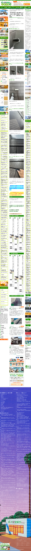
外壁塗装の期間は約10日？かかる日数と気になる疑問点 (7, 425)
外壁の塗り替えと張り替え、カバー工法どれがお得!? (28, 166)
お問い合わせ (2, 301)
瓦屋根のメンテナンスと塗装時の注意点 (4, 226)
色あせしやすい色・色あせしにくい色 (28, 79)
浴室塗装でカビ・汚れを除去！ (3, 240)
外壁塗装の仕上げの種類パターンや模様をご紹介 (28, 280)
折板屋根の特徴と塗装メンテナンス (3, 224)
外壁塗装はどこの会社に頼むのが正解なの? (6, 477)
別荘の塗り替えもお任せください (28, 128)
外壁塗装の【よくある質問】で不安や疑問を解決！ (7, 414)
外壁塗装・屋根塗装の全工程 (20, 398)
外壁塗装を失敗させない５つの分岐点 (28, 140)
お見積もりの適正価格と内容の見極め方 (28, 152)
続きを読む (18, 315)
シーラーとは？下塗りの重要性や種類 (28, 186)
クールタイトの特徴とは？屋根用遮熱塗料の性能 (28, 285)
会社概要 (29, 7)
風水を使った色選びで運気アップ (28, 73)
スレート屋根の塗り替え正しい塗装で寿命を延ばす (4, 213)
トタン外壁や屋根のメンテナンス (3, 222)
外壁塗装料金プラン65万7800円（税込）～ (22, 399)
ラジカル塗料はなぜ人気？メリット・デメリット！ (28, 287)
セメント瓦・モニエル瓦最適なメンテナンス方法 (4, 229)
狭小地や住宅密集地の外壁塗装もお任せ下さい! (4, 217)
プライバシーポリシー (4, 299)
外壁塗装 (4, 40)
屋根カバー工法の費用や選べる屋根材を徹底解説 (4, 142)
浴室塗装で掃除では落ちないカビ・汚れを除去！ (22, 468)
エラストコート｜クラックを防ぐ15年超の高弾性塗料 (23, 505)
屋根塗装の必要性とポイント (20, 414)
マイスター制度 (3, 401)
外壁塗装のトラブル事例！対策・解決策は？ (28, 255)
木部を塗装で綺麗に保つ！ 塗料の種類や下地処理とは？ (7, 509)
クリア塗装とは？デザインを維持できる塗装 (4, 160)
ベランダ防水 (4, 47)
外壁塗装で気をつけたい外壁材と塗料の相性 (4, 277)
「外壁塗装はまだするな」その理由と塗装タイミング (4, 130)
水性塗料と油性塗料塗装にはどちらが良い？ (28, 216)
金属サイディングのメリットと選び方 (3, 220)
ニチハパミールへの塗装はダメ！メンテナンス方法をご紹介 (8, 510)
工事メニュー (13, 7)
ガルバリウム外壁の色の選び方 (28, 175)
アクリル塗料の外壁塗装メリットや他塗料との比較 (4, 153)
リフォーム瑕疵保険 (3, 399)
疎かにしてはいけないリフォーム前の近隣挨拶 (28, 159)
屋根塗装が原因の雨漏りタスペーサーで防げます (4, 215)
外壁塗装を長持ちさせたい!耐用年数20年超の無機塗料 (28, 188)
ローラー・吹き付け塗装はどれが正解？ (28, 227)
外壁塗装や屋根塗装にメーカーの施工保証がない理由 (28, 191)
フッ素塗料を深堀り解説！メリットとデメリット (28, 276)
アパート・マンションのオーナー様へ (28, 125)
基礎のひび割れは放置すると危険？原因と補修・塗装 (7, 516)
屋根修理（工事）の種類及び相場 (3, 137)
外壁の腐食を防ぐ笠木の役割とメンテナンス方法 (4, 201)
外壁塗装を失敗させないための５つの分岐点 (6, 422)
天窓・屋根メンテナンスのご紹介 (4, 199)
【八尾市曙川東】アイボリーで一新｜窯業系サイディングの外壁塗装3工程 (28, 19)
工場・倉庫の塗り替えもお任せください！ (28, 123)
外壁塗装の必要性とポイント (20, 413)
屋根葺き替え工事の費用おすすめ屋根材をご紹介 (4, 139)
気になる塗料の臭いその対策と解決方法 (28, 161)
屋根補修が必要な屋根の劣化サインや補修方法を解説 (23, 459)
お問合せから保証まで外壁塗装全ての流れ (22, 397)
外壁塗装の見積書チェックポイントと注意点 (28, 150)
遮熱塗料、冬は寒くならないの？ (21, 525)
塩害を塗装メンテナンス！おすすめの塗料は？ (4, 263)
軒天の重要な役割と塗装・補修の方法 (3, 194)
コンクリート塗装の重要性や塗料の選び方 (4, 245)
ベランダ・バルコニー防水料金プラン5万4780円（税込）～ (24, 403)
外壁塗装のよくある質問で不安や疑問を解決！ (28, 136)
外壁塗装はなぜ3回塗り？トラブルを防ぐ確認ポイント (7, 470)
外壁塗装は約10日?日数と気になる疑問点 (28, 156)
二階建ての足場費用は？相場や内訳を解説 (28, 200)
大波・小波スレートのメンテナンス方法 (4, 279)
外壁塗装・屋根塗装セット (4, 45)
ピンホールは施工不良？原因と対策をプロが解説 (4, 176)
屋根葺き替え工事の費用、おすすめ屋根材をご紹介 (23, 416)
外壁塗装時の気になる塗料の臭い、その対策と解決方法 (7, 433)
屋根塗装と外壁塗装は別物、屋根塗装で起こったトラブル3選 (8, 474)
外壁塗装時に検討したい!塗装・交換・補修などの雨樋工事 (24, 455)
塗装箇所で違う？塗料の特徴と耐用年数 (28, 179)
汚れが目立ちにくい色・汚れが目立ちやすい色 (28, 76)
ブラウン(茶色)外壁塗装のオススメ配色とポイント (28, 273)
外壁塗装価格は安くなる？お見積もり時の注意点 (4, 135)
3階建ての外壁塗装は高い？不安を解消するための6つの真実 (8, 434)
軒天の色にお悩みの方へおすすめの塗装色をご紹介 (4, 197)
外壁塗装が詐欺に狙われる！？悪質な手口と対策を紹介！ (8, 472)
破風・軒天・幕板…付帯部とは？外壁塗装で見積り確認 (23, 446)
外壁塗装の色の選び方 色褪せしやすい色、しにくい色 (7, 417)
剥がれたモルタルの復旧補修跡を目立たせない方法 (4, 174)
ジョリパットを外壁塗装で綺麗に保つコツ (28, 225)
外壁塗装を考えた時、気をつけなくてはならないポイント (8, 469)
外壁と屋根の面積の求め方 (4, 272)
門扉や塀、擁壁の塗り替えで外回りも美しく (22, 421)
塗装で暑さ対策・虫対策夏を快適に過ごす (4, 162)
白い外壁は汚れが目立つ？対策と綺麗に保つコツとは (28, 269)
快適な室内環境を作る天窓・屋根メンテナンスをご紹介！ (24, 453)
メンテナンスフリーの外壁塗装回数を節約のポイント (28, 170)
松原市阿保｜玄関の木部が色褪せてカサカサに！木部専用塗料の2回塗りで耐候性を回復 (28, 34)
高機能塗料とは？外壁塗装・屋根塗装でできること (4, 181)
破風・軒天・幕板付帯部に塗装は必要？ (4, 190)
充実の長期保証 (3, 402)
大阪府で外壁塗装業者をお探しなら (5, 408)
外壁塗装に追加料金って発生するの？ (28, 143)
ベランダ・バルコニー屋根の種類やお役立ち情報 (4, 250)
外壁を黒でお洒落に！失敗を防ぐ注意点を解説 (28, 266)
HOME (10, 9)
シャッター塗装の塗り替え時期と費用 (3, 242)
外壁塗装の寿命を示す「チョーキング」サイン (4, 165)
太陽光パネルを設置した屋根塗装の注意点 (28, 237)
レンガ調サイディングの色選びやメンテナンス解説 (4, 169)
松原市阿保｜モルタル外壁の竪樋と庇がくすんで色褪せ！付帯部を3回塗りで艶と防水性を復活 (28, 43)
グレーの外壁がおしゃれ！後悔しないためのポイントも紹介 (8, 522)
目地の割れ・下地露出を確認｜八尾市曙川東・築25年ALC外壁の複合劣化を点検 (28, 47)
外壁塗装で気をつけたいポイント (4, 185)
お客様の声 (9, 7)
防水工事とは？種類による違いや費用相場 (4, 252)
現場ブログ (13, 9)
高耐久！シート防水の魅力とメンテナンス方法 (4, 258)
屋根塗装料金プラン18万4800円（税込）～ (22, 400)
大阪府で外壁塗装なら (4, 294)
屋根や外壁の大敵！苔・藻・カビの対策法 (28, 234)
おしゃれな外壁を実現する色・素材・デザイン (28, 259)
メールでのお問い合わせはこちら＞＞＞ (15, 213)
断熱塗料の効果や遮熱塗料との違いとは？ (28, 243)
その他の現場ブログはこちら (20, 355)
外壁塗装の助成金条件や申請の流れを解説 (28, 138)
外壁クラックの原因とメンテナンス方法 (4, 167)
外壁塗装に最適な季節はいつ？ (4, 151)
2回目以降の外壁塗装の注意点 (28, 177)
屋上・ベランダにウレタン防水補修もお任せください (4, 256)
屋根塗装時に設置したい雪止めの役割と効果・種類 (4, 206)
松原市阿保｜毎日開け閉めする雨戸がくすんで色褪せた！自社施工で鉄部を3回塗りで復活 (28, 31)
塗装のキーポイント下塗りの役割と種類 (28, 182)
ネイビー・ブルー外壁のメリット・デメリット (28, 262)
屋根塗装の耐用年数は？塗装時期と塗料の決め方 (28, 257)
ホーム (2, 7)
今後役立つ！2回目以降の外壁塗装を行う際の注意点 (23, 420)
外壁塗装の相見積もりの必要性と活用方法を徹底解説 (7, 471)
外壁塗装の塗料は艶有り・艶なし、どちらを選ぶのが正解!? (24, 529)
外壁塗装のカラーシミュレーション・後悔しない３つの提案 (8, 423)
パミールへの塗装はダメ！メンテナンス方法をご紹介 (28, 241)
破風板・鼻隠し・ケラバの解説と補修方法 (4, 192)
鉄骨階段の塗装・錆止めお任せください (4, 233)
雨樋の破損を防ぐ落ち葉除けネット (3, 208)
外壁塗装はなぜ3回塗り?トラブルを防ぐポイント (4, 187)
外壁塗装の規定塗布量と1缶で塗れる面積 (28, 230)
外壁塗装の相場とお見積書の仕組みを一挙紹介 (22, 404)
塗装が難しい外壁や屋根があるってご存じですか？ (28, 207)
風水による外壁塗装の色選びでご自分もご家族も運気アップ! (8, 424)
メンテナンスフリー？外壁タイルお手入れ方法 (28, 218)
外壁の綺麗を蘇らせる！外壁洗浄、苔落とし (28, 232)
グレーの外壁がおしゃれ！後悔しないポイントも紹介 (28, 264)
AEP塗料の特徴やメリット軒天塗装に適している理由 (28, 289)
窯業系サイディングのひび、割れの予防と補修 (28, 209)
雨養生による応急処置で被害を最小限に (28, 250)
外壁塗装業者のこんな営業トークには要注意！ (28, 202)
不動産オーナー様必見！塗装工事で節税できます (28, 193)
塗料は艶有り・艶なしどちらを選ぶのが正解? (28, 214)
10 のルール (2, 400)
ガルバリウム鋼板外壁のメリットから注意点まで (28, 172)
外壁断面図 (2, 274)
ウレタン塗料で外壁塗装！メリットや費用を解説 (4, 156)
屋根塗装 (4, 42)
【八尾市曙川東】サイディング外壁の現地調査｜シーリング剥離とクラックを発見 (28, 26)
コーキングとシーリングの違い (4, 268)
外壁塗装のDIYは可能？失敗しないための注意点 (28, 204)
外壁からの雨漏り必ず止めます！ (21, 412)
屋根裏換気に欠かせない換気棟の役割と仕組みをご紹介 (7, 507)
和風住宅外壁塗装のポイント (28, 221)
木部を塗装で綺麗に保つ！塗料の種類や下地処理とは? (28, 239)
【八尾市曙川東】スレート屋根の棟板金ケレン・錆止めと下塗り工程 (28, 15)
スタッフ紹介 (2, 292)
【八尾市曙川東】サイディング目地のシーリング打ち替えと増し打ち (28, 23)
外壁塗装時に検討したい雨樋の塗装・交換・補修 (4, 203)
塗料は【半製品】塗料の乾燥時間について (4, 265)
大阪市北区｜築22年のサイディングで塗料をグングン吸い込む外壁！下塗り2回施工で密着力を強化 (28, 39)
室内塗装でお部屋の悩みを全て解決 (21, 422)
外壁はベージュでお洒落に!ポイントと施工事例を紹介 (28, 271)
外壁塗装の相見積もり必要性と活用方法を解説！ (28, 145)
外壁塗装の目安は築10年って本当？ (3, 125)
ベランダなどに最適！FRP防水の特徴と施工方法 (4, 254)
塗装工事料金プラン (21, 7)
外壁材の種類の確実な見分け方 (28, 168)
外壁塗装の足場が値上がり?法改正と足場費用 (28, 198)
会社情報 (2, 404)
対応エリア (2, 405)
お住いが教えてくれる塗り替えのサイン (4, 122)
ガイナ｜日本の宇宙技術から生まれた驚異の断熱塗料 (23, 510)
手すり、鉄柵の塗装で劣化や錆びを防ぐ (4, 236)
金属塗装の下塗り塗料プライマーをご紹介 (28, 184)
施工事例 (6, 7)
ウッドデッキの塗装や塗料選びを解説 (4, 238)
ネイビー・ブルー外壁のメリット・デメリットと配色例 (7, 521)
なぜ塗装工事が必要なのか (4, 118)
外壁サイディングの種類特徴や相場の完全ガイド (4, 171)
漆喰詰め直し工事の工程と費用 (28, 223)
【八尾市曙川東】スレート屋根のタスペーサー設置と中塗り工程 (28, 12)
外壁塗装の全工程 (3, 127)
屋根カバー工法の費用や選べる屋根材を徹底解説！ (23, 417)
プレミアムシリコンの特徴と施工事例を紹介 (28, 282)
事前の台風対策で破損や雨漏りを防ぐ (28, 248)
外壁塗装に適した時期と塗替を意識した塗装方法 (4, 148)
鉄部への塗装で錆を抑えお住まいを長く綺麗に (4, 231)
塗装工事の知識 (3, 115)
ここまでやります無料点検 (25, 7)
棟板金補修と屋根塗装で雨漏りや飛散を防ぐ (4, 247)
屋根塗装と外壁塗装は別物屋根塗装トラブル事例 (4, 183)
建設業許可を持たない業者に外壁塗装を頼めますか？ (7, 407)
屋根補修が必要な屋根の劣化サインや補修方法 (4, 210)
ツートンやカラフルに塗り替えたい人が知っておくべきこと (28, 83)
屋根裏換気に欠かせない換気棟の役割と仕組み (4, 261)
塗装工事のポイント (3, 120)
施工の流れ (17, 7)
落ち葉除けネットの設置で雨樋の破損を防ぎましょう (23, 458)
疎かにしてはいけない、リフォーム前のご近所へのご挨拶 (8, 432)
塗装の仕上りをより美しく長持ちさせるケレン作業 (4, 179)
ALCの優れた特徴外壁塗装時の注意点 (3, 270)
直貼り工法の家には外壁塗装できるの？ (28, 211)
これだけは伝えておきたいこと (4, 398)
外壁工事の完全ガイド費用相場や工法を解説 (4, 132)
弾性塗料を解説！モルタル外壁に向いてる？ (28, 278)
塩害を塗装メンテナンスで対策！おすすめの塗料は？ (7, 508)
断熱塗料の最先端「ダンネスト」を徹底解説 (28, 246)
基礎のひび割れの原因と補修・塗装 (28, 253)
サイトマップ (2, 303)
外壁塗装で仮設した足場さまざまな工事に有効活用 (28, 195)
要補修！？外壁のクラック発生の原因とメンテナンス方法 (8, 459)
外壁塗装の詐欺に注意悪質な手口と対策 (28, 154)
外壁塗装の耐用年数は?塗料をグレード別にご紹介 (4, 146)
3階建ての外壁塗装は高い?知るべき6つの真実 (28, 163)
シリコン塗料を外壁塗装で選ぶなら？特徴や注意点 (4, 158)
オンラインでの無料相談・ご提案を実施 (28, 133)
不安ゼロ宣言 (2, 403)
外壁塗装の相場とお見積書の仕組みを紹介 (28, 147)
